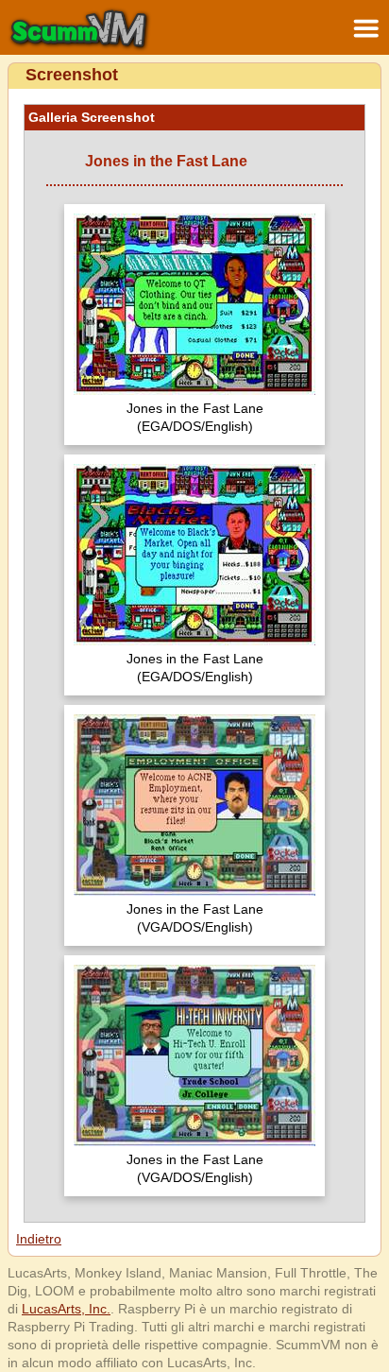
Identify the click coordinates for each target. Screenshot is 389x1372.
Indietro (38, 1238)
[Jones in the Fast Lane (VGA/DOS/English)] (194, 807)
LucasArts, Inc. (66, 1308)
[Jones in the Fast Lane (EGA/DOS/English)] (194, 307)
